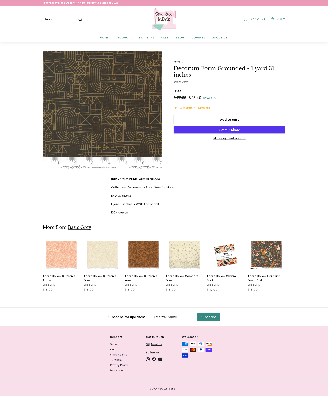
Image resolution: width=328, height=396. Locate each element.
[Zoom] (102, 110)
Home (104, 37)
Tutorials (116, 360)
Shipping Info (118, 354)
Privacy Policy (119, 365)
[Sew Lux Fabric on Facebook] (154, 359)
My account (118, 370)
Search (114, 344)
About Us (220, 37)
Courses (199, 37)
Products (124, 37)
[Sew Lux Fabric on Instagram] (148, 359)
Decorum (134, 187)
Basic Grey (181, 82)
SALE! (165, 37)
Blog (180, 37)
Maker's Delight (65, 2)
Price (177, 91)
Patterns (146, 37)
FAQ (112, 349)
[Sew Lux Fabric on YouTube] (160, 359)
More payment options (229, 138)
